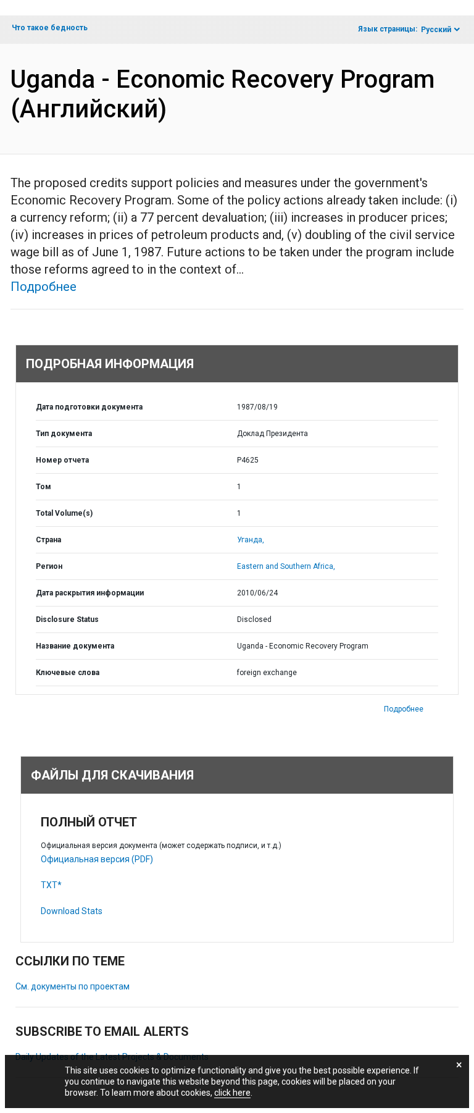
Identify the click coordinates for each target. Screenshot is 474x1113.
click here (232, 1093)
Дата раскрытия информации (90, 593)
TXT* (51, 885)
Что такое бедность (50, 27)
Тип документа (64, 433)
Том (43, 486)
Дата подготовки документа (89, 407)
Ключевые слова (67, 672)
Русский (436, 29)
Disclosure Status (67, 619)
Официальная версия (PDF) (97, 859)
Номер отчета (62, 460)
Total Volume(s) (64, 513)
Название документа (75, 646)
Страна (48, 540)
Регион (49, 566)
